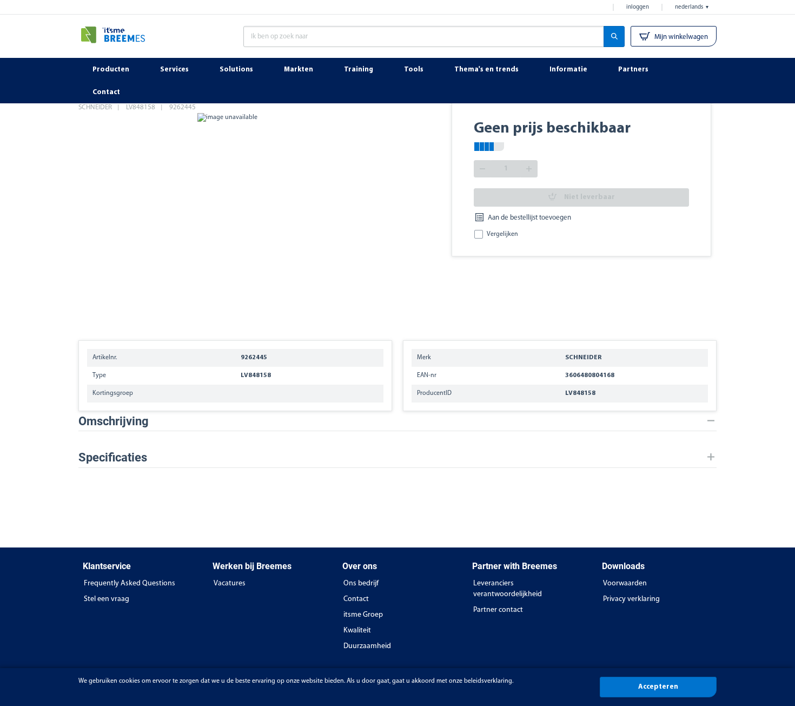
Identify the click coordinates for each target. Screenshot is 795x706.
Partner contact (498, 610)
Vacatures (230, 583)
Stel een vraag (106, 599)
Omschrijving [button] (113, 421)
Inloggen (637, 7)
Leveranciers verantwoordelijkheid (507, 588)
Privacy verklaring (631, 599)
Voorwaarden (625, 583)
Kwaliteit (357, 630)
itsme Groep (363, 615)
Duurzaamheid (367, 646)
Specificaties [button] (112, 457)
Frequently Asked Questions (129, 583)
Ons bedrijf (361, 583)
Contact (356, 599)
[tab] (397, 421)
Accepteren (658, 686)
